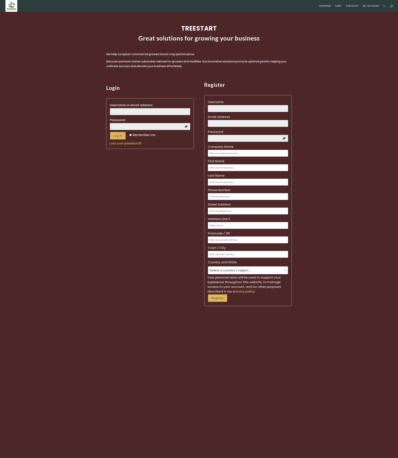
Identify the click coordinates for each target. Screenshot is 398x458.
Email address (220, 117)
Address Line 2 (219, 219)
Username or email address (139, 105)
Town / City (218, 248)
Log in (117, 136)
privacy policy (244, 291)
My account (371, 6)
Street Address (220, 204)
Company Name (222, 147)
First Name (216, 161)
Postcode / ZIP (220, 233)
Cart (338, 6)
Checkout (352, 6)
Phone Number (219, 190)
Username (217, 102)
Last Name (216, 175)
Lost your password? (125, 143)
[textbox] (248, 270)
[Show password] (186, 126)
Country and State (223, 262)
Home (311, 6)
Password (125, 120)
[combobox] (248, 270)
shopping (325, 6)
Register (217, 298)
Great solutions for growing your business (199, 38)
